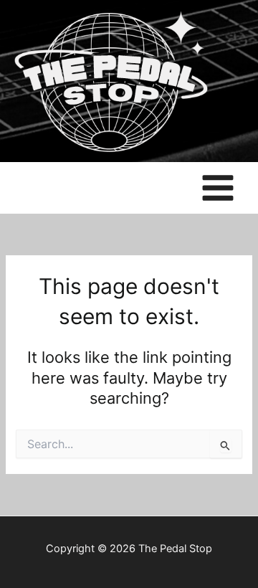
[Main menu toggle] (218, 188)
